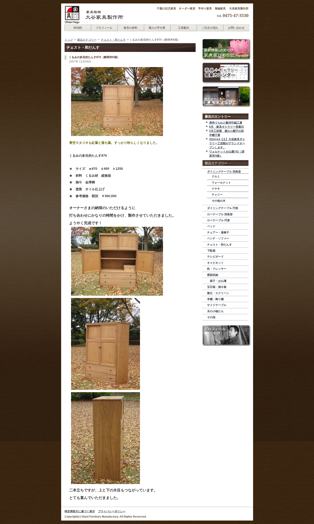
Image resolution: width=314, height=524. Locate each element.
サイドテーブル (216, 305)
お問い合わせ (236, 28)
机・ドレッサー (216, 268)
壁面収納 (212, 275)
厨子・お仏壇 (216, 281)
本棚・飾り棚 (215, 299)
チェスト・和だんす (113, 39)
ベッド (211, 226)
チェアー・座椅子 (218, 232)
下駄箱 (211, 250)
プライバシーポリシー (112, 511)
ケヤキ (216, 188)
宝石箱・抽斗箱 (216, 287)
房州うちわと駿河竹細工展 (225, 122)
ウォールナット (221, 182)
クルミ (216, 176)
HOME (78, 28)
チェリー (217, 194)
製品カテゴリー (87, 39)
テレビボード (215, 256)
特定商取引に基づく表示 (80, 511)
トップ (69, 39)
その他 (211, 317)
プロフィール (104, 28)
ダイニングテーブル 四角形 (224, 171)
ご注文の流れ (210, 28)
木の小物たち (215, 311)
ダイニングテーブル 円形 (222, 208)
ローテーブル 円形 (218, 220)
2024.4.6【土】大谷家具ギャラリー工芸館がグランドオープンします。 (227, 143)
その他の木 (219, 200)
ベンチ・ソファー (218, 238)
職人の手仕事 (157, 28)
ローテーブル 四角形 (220, 214)
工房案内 (183, 28)
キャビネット (215, 262)
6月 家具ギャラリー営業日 (226, 126)
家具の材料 (130, 28)
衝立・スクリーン (218, 293)
